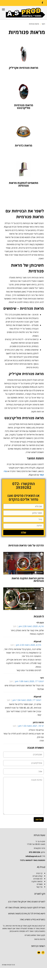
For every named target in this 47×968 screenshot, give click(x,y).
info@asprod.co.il (33, 856)
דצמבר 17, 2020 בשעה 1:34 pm (27, 700)
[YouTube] (38, 952)
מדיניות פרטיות (39, 939)
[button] (23, 563)
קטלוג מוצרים (37, 876)
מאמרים (39, 884)
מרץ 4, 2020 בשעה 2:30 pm (31, 626)
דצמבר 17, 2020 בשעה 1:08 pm (29, 681)
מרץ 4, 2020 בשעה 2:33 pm (28, 644)
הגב (14, 626)
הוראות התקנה (36, 881)
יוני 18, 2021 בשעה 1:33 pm (31, 725)
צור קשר (39, 887)
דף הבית (39, 873)
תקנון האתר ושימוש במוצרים (35, 935)
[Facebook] (42, 3)
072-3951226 (34, 852)
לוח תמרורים (37, 878)
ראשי (43, 24)
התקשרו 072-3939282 (23, 485)
